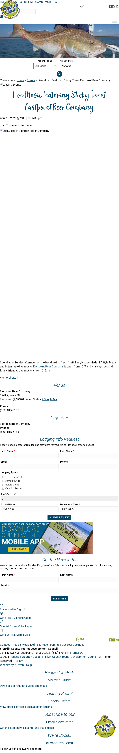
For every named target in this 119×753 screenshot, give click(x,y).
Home (20, 80)
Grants (55, 644)
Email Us (78, 652)
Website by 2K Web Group (16, 665)
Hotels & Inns (12, 484)
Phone (64, 461)
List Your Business (73, 644)
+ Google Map (50, 399)
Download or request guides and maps (23, 685)
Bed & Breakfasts (14, 477)
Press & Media (20, 644)
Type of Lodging (44, 61)
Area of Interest (67, 61)
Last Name (67, 451)
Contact (5, 644)
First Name (8, 451)
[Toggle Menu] (114, 21)
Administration (40, 644)
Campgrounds (12, 480)
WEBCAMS (36, 2)
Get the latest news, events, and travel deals (27, 727)
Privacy (18, 660)
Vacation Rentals (14, 488)
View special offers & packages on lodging (26, 706)
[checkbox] (3, 477)
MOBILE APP (52, 2)
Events (31, 80)
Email (5, 461)
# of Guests (8, 494)
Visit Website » (9, 377)
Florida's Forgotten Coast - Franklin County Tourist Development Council (53, 656)
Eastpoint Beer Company (48, 366)
